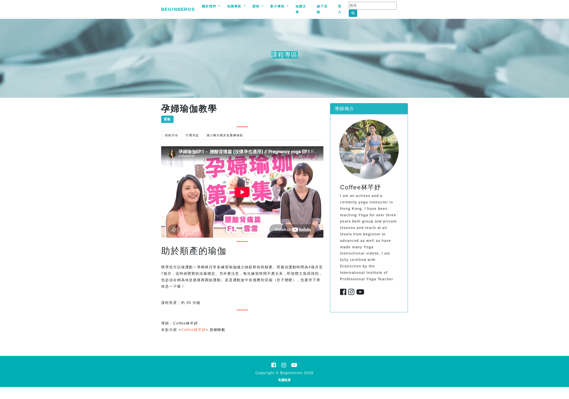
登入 (340, 9)
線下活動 (322, 9)
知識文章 (301, 9)
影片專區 (278, 6)
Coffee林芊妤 (193, 330)
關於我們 (210, 6)
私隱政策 (284, 380)
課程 (256, 6)
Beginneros (178, 9)
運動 (167, 119)
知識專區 (235, 6)
